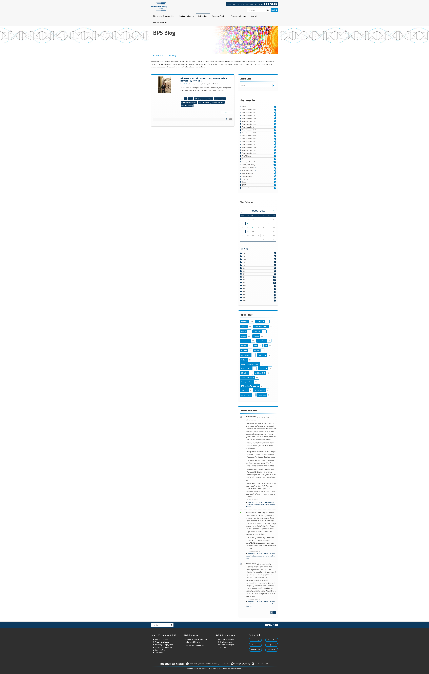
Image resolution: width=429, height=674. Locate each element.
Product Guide (255, 649)
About (228, 4)
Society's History (161, 639)
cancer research (219, 99)
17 (275, 156)
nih (186, 99)
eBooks (223, 647)
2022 (244, 265)
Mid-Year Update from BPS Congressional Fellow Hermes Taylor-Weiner (165, 84)
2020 (244, 271)
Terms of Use (226, 669)
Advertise (253, 4)
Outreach (253, 16)
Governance (159, 652)
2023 (244, 262)
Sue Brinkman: (251, 417)
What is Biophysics (162, 642)
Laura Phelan (184, 84)
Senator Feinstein (218, 102)
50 (275, 188)
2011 (244, 297)
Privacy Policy (216, 669)
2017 (244, 280)
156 (275, 162)
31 (275, 115)
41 (275, 127)
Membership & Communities (163, 16)
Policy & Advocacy (160, 22)
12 (275, 173)
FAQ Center (271, 645)
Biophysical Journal (227, 639)
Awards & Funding (219, 16)
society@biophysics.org (242, 664)
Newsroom (255, 645)
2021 (244, 268)
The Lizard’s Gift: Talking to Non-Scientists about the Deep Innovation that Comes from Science (260, 504)
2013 (244, 291)
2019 (244, 274)
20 (275, 107)
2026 (244, 253)
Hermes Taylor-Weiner (189, 102)
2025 (244, 256)
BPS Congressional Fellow (203, 99)
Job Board (271, 649)
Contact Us (271, 640)
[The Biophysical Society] (159, 6)
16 (275, 159)
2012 (244, 294)
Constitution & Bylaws (163, 647)
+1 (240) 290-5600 (261, 664)
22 (275, 185)
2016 (244, 283)
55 (275, 179)
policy (191, 99)
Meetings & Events (186, 16)
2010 (244, 300)
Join (234, 4)
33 (275, 121)
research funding (187, 105)
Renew (239, 4)
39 (275, 130)
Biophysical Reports (227, 644)
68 (275, 167)
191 (275, 165)
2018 (244, 277)
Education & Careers (238, 16)
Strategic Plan (160, 650)
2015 (244, 286)
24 (275, 176)
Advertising (255, 640)
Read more (227, 113)
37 (275, 124)
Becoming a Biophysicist (164, 644)
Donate (246, 4)
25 (275, 133)
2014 (244, 289)
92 (275, 182)
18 (247, 231)
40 (275, 109)
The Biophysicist (226, 642)
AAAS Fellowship (204, 102)
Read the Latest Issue (195, 645)
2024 (244, 259)
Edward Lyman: (251, 564)
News (261, 4)
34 (275, 112)
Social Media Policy (237, 669)
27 (275, 144)
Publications (202, 16)
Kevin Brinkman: (251, 512)
